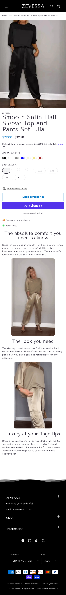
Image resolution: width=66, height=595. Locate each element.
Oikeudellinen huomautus (47, 588)
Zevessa (18, 584)
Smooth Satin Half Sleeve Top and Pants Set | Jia (36, 15)
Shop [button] (10, 518)
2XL (40, 170)
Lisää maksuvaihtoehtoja (33, 213)
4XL (8, 177)
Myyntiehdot (29, 588)
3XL (52, 170)
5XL (20, 177)
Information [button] (14, 529)
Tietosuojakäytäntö (50, 584)
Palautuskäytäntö (32, 584)
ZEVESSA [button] (13, 498)
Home (4, 15)
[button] (6, 6)
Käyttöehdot (16, 588)
